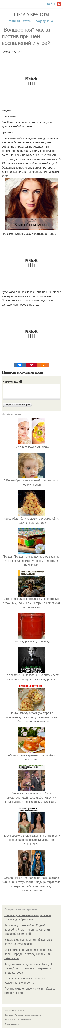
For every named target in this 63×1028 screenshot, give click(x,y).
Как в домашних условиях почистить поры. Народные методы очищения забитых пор (28, 954)
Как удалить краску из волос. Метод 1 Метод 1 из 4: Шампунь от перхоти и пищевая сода (28, 968)
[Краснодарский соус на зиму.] (31, 637)
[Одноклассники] (43, 365)
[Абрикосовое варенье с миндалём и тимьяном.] (31, 751)
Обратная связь (12, 1024)
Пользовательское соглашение (28, 1015)
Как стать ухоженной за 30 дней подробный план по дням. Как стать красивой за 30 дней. (27, 929)
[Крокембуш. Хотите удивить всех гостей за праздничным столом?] (31, 514)
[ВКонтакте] (20, 365)
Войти (51, 4)
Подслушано (44, 21)
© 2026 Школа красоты (14, 1010)
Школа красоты (31, 14)
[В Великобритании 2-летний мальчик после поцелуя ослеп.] (31, 476)
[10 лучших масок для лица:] (31, 442)
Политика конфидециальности (18, 1019)
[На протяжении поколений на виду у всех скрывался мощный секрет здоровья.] (31, 671)
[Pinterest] (31, 365)
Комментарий (13, 381)
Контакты (9, 1015)
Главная (14, 21)
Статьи (27, 21)
